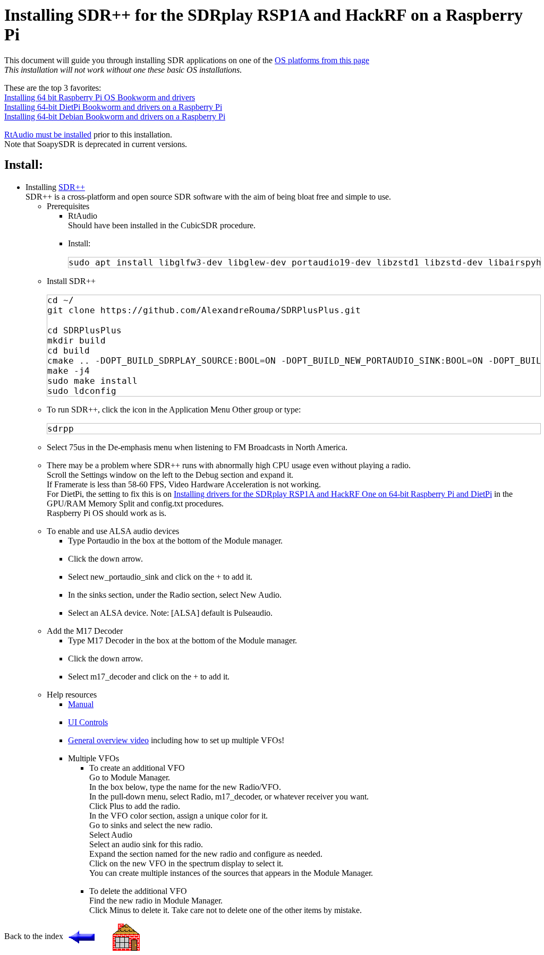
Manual (81, 704)
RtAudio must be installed (47, 134)
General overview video (108, 740)
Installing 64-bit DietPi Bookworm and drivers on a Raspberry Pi (113, 106)
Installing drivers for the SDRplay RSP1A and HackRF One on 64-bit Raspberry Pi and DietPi (333, 493)
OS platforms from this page (322, 60)
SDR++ (71, 187)
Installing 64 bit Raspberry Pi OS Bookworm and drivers (99, 97)
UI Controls (88, 722)
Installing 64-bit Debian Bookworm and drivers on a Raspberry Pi (114, 116)
